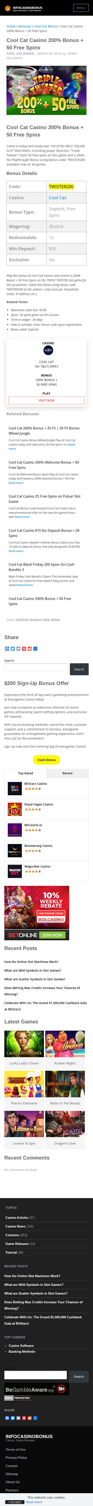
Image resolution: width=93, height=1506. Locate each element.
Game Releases (17, 1244)
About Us (13, 1482)
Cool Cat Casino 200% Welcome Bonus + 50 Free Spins (44, 465)
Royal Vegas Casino (38, 804)
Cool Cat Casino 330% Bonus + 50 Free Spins (40, 601)
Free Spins (51, 620)
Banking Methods (22, 1351)
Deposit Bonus (28, 620)
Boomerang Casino (38, 846)
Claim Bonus (46, 760)
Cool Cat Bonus (45, 26)
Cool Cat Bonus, (21, 53)
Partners (12, 1490)
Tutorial (11, 1252)
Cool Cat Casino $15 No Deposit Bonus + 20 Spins (44, 533)
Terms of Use (16, 1449)
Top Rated (25, 773)
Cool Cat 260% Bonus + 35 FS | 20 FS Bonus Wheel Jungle (44, 431)
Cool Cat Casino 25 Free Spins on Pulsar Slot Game (44, 499)
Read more (16, 483)
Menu (81, 8)
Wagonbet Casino (37, 866)
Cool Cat (57, 198)
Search (9, 660)
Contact (12, 1466)
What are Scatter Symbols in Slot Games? (34, 979)
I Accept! (15, 1502)
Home (10, 26)
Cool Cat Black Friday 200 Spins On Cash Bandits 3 (41, 567)
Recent (68, 773)
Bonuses (25, 26)
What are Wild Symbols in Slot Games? (32, 970)
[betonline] (36, 913)
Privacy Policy (16, 1457)
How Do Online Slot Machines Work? (31, 962)
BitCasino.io (33, 825)
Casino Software (21, 1345)
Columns (12, 1235)
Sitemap (12, 1474)
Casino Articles (16, 1217)
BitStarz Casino (35, 784)
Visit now (47, 400)
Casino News (15, 1226)
